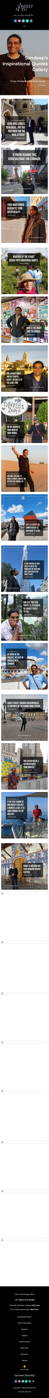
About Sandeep (24, 1323)
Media (24, 1360)
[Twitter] (23, 21)
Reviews (24, 1354)
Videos (24, 1335)
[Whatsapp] (27, 21)
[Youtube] (19, 21)
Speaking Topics (24, 1317)
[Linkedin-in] (15, 21)
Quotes (24, 1329)
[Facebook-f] (31, 21)
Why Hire (24, 1348)
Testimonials (24, 1342)
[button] (24, 26)
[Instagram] (33, 1381)
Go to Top (24, 1369)
